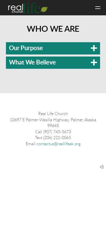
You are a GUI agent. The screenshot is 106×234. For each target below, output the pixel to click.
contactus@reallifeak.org (59, 144)
